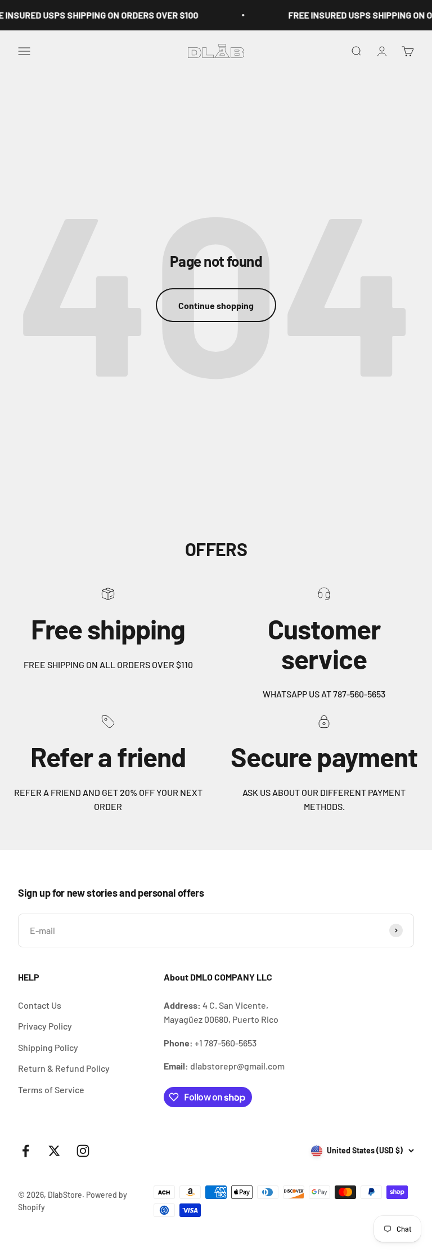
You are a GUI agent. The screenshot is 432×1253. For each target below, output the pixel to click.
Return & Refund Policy (64, 1068)
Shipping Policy (48, 1047)
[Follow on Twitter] (54, 1150)
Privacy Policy (45, 1026)
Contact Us (39, 1005)
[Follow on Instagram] (83, 1150)
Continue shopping (216, 305)
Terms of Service (51, 1089)
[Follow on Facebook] (25, 1150)
